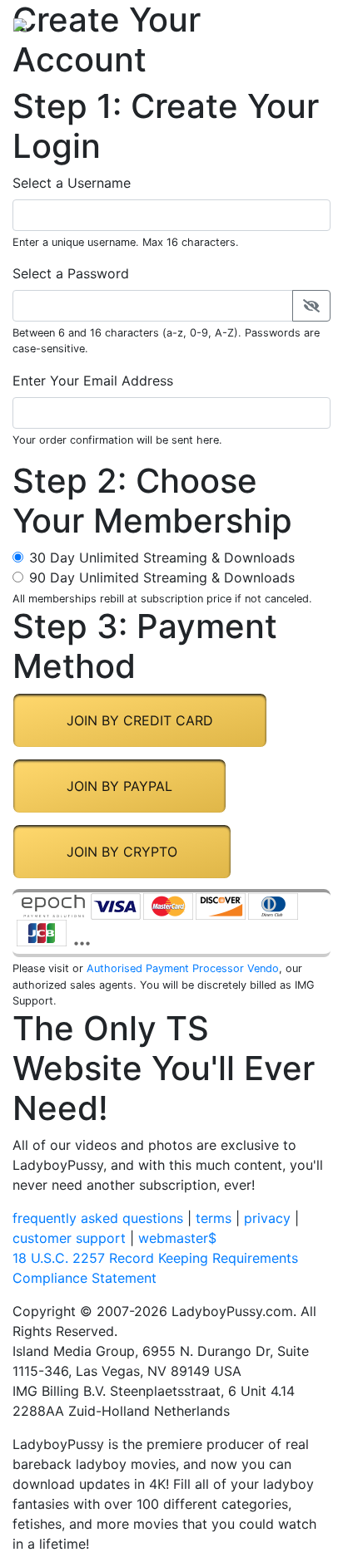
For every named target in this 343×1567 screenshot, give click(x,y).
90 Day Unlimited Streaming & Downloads (162, 577)
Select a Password (70, 273)
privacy (267, 1218)
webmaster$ (177, 1238)
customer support (69, 1238)
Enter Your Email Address (92, 380)
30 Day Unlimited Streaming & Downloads (162, 557)
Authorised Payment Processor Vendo (183, 968)
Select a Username (71, 182)
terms (213, 1218)
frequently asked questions (97, 1218)
